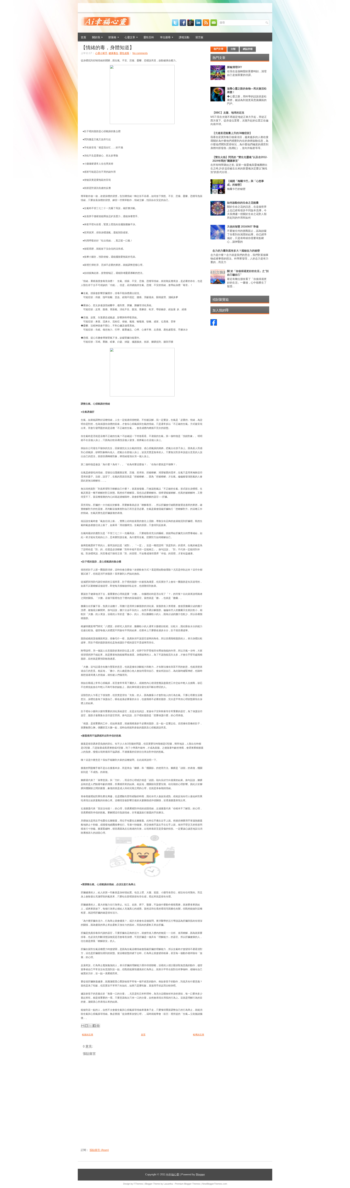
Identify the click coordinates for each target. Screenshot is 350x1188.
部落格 (113, 37)
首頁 (83, 37)
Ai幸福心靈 (172, 1174)
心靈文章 (131, 37)
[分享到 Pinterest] (98, 1026)
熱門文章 (218, 49)
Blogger (200, 1174)
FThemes (138, 1184)
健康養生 (113, 53)
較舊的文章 (198, 1034)
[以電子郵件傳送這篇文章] (83, 1026)
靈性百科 (148, 37)
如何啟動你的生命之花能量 (243, 202)
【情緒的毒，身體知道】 (107, 47)
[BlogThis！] (86, 1026)
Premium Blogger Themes (187, 1184)
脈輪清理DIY (234, 67)
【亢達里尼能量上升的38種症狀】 (232, 133)
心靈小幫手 (101, 53)
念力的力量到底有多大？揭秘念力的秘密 (236, 250)
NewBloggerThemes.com (214, 1184)
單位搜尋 (166, 37)
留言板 (199, 37)
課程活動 (184, 37)
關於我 (97, 37)
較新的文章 (87, 1034)
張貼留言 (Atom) (99, 1150)
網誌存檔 (248, 49)
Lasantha (168, 1184)
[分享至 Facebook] (94, 1026)
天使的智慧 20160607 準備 (242, 226)
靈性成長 (124, 53)
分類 (233, 49)
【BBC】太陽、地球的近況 (228, 112)
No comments (140, 53)
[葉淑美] (213, 324)
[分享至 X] (90, 1026)
